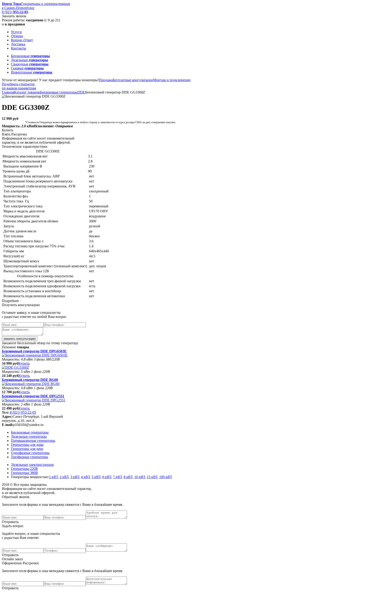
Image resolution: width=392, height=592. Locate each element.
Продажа (106, 80)
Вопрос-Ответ (22, 40)
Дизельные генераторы (29, 436)
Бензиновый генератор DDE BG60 (30, 380)
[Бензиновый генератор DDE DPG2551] (33, 400)
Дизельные (29, 60)
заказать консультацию (20, 338)
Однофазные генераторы (30, 453)
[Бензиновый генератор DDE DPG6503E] (35, 355)
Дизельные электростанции (32, 465)
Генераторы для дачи (27, 449)
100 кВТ (165, 477)
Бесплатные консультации (133, 80)
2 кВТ (64, 477)
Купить (24, 363)
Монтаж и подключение (172, 80)
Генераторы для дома (27, 445)
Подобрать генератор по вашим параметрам (19, 86)
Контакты (18, 48)
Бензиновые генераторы (58, 92)
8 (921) (15, 12)
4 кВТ (85, 477)
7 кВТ (117, 477)
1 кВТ (53, 477)
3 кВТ (74, 477)
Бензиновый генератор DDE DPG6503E (34, 351)
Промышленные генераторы (33, 440)
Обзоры (17, 36)
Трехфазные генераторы (29, 457)
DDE (81, 92)
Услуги (16, 32)
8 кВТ (128, 477)
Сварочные (30, 64)
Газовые (27, 68)
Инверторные (31, 72)
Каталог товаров (27, 92)
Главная (8, 92)
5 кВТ (96, 477)
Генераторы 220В (24, 469)
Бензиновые (30, 56)
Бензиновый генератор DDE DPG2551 (33, 396)
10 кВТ (139, 477)
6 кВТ (106, 477)
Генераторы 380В (24, 473)
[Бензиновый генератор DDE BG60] (30, 384)
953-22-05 (23, 412)
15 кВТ (152, 477)
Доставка (18, 44)
